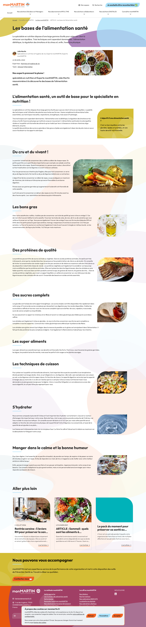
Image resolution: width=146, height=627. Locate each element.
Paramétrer (103, 616)
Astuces (20, 67)
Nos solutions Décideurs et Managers (30, 12)
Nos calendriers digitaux (87, 604)
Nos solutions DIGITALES (108, 12)
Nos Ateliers (83, 594)
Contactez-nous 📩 (23, 579)
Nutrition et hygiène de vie (30, 64)
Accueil (9, 13)
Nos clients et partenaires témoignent (57, 604)
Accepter (117, 616)
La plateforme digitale (87, 601)
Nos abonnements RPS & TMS (58, 12)
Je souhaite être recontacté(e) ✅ (122, 5)
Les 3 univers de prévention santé (56, 597)
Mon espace (84, 5)
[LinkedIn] (116, 594)
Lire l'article (43, 545)
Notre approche (49, 594)
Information (28, 67)
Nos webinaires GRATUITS (88, 599)
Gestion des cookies (39, 622)
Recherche (98, 5)
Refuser (91, 616)
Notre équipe (48, 599)
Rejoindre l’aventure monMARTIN (56, 601)
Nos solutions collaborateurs (84, 12)
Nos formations (84, 597)
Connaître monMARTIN (130, 12)
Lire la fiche (126, 545)
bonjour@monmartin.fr (23, 599)
